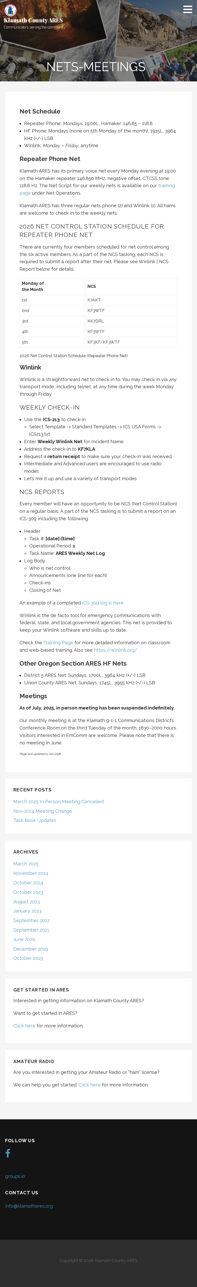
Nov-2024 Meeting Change (42, 811)
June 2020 (24, 939)
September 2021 (31, 930)
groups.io (15, 1176)
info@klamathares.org (29, 1206)
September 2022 (31, 920)
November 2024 (30, 873)
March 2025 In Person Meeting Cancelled (58, 801)
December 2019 (30, 949)
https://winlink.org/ (115, 650)
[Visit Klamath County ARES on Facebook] (8, 1155)
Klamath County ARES (33, 20)
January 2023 (27, 911)
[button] (189, 9)
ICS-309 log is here (102, 602)
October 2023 (28, 892)
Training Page (58, 642)
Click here (25, 1025)
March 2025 (25, 863)
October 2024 (28, 882)
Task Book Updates (34, 820)
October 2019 (28, 958)
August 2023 (26, 901)
